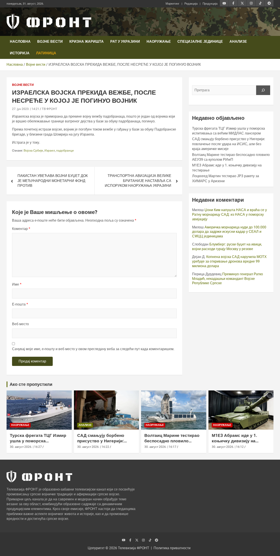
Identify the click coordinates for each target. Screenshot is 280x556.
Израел (49, 150)
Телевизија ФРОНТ (133, 548)
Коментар (21, 229)
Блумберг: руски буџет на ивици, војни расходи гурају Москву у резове (227, 246)
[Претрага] (263, 90)
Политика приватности (172, 548)
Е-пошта (20, 304)
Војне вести (50, 41)
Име (16, 284)
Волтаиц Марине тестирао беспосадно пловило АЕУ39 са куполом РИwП (172, 441)
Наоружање (159, 41)
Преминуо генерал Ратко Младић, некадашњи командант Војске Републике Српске (227, 278)
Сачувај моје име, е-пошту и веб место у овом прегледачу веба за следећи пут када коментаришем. (93, 349)
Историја (20, 53)
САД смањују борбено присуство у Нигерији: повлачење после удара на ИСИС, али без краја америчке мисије (228, 144)
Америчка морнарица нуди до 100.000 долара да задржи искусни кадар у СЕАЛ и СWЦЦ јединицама (229, 231)
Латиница (46, 53)
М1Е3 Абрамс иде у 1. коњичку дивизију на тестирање (234, 441)
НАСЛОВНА (20, 41)
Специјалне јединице (200, 41)
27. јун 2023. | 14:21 (25, 109)
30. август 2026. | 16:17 (160, 446)
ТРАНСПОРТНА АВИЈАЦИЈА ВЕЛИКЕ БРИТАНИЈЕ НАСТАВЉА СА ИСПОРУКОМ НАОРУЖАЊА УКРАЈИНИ (138, 181)
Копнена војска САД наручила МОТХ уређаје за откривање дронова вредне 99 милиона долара (229, 261)
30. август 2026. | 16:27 (26, 446)
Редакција (191, 3)
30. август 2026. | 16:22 (93, 446)
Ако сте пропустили (31, 384)
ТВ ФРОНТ (49, 109)
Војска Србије (33, 150)
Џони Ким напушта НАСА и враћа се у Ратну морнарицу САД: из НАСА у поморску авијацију (229, 214)
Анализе (238, 41)
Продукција (210, 3)
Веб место (20, 324)
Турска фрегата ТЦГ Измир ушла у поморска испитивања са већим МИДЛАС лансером (38, 443)
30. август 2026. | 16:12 (228, 446)
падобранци (65, 150)
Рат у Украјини (125, 41)
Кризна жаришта (86, 41)
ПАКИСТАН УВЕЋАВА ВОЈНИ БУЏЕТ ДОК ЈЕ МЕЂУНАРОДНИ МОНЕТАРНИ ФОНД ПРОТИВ (53, 181)
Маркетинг (172, 3)
